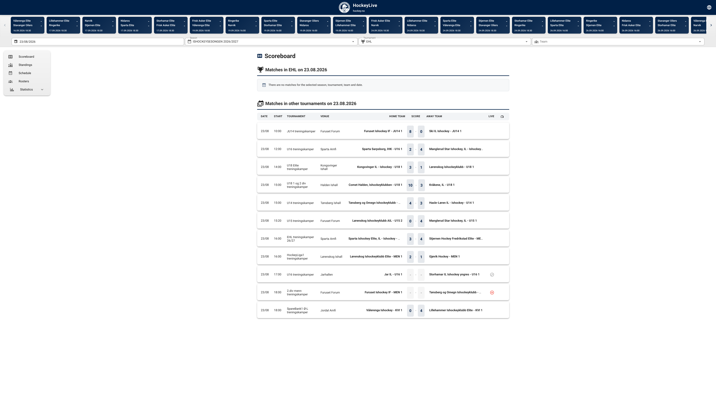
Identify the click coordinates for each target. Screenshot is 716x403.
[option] (27, 56)
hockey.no (359, 11)
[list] (27, 73)
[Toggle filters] (709, 7)
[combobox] (271, 41)
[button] (520, 41)
